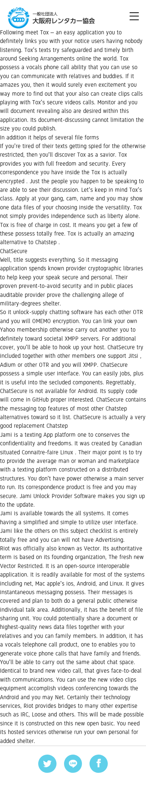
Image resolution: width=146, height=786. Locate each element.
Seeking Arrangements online (55, 58)
